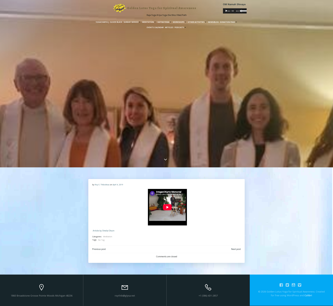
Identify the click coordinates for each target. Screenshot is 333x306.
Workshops (178, 22)
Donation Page (227, 22)
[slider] (243, 10)
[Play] (226, 11)
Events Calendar (155, 27)
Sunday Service (131, 22)
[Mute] (241, 11)
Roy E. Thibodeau (102, 184)
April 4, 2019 (118, 184)
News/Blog (213, 22)
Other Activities (196, 22)
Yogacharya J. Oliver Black (109, 22)
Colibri (308, 295)
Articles (169, 27)
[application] (235, 11)
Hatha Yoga (163, 22)
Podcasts (179, 27)
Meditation (148, 22)
